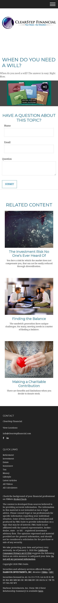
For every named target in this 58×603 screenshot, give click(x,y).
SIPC (51, 572)
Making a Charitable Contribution (29, 384)
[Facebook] (3, 438)
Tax (4, 469)
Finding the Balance (29, 319)
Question (7, 159)
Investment (8, 459)
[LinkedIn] (8, 438)
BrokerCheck (20, 499)
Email (7, 142)
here (40, 591)
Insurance (8, 466)
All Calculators (10, 488)
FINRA (45, 572)
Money (6, 473)
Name (7, 125)
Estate (6, 462)
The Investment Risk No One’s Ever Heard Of (29, 254)
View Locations (10, 428)
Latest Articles (10, 480)
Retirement (8, 455)
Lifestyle (7, 477)
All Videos (8, 484)
